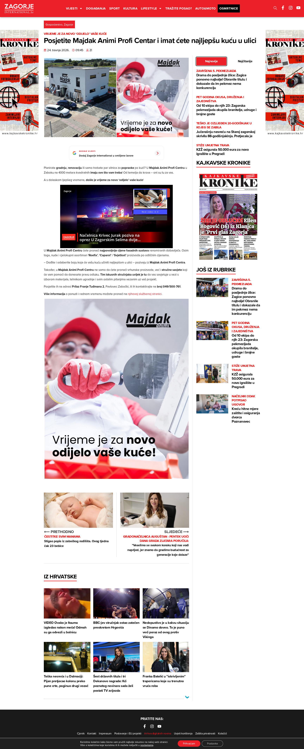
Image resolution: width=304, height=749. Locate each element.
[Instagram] (291, 8)
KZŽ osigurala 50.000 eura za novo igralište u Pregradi (222, 149)
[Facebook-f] (283, 8)
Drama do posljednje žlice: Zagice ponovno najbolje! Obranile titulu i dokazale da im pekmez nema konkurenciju (221, 79)
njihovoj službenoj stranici (145, 294)
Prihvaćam (189, 743)
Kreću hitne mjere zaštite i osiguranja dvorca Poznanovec (246, 409)
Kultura (130, 8)
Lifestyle (149, 8)
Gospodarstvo (54, 24)
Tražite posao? (178, 8)
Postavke (212, 743)
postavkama (146, 745)
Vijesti (72, 8)
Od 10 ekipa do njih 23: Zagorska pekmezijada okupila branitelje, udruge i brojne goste (226, 105)
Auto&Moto (205, 8)
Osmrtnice (228, 8)
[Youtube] (298, 8)
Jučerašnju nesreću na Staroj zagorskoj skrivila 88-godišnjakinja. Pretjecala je (225, 129)
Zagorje (68, 24)
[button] (275, 8)
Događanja (96, 8)
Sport (114, 8)
